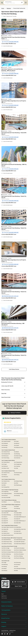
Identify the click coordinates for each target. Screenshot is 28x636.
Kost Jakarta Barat (6, 462)
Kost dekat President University (8, 535)
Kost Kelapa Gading (18, 481)
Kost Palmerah (5, 466)
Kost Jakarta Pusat (6, 451)
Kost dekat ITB (5, 520)
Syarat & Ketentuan (4, 630)
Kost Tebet (16, 441)
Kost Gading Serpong (18, 493)
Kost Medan (4, 568)
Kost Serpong (17, 495)
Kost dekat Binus (17, 527)
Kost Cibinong (17, 508)
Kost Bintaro (16, 443)
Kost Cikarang (17, 501)
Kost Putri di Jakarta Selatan (20, 550)
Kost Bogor (4, 506)
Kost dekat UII (4, 531)
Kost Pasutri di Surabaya (19, 548)
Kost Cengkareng (17, 464)
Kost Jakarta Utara (6, 481)
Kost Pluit (16, 483)
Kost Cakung (16, 474)
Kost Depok (16, 506)
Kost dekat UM (5, 518)
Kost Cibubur (4, 474)
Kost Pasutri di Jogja (6, 558)
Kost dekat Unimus (5, 533)
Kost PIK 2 (4, 485)
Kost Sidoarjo (4, 570)
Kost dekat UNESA (18, 512)
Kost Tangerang (5, 491)
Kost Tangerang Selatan (7, 493)
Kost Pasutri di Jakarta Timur (8, 552)
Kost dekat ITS (17, 518)
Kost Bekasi (4, 501)
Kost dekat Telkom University (8, 527)
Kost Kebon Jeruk (5, 468)
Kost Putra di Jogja (6, 556)
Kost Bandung (5, 564)
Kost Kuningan (5, 445)
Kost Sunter (4, 483)
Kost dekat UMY (17, 531)
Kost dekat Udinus (18, 533)
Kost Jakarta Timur (6, 472)
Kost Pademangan (18, 485)
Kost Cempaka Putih (6, 453)
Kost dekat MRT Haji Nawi (19, 541)
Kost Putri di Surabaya (6, 550)
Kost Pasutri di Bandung (19, 558)
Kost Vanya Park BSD (6, 497)
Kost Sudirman (17, 457)
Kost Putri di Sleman (18, 552)
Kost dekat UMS (5, 529)
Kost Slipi (16, 468)
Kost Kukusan (4, 508)
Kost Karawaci (5, 495)
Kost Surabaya (17, 564)
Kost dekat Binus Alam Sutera (20, 529)
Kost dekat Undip (17, 514)
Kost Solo (16, 566)
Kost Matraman (5, 476)
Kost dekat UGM (5, 512)
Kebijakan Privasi (12, 630)
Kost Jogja (4, 562)
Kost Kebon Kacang (18, 455)
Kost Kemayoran (5, 455)
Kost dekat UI (4, 516)
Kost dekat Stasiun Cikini (7, 541)
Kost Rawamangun (18, 472)
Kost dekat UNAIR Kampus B (20, 516)
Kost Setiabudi (5, 443)
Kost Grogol (4, 464)
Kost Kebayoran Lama (18, 447)
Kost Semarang (17, 562)
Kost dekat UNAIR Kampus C (20, 520)
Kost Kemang (4, 447)
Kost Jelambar (17, 466)
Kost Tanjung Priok (5, 487)
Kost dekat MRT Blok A (6, 539)
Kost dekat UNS (17, 522)
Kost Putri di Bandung (6, 554)
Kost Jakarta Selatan (6, 441)
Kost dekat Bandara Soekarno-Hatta (20, 539)
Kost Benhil (16, 451)
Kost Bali (16, 570)
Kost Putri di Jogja (5, 548)
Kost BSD (16, 491)
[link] (18, 582)
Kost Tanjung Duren (18, 462)
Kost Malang (4, 566)
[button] (18, 586)
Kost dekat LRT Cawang (7, 543)
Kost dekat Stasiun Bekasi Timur (20, 543)
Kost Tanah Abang (5, 457)
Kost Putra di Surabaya (19, 554)
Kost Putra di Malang (18, 556)
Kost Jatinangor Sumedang (20, 568)
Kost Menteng (17, 453)
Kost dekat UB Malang (6, 514)
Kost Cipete (16, 445)
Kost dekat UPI (5, 522)
